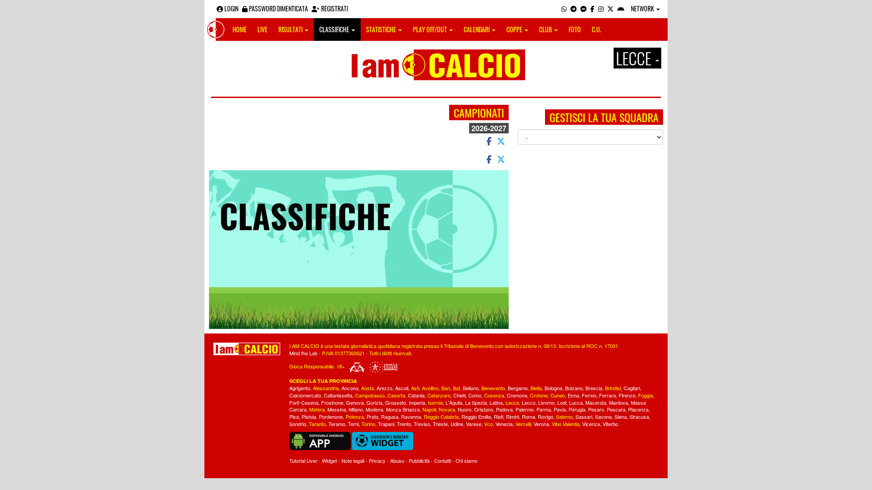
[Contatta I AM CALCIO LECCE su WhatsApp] (564, 8)
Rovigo (545, 416)
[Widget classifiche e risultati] (382, 440)
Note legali (353, 460)
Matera (317, 409)
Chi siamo (466, 460)
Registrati (334, 8)
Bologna (553, 388)
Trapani (386, 423)
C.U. (596, 29)
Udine (457, 423)
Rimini (512, 416)
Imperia (417, 402)
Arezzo (384, 388)
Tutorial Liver (303, 460)
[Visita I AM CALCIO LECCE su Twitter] (610, 8)
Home (240, 29)
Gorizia (374, 402)
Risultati (291, 29)
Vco (488, 423)
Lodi (561, 402)
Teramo (336, 423)
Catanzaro (439, 395)
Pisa (294, 416)
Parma (543, 409)
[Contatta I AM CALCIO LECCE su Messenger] (583, 8)
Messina (336, 409)
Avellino (430, 388)
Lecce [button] (635, 58)
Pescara (616, 409)
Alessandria (326, 388)
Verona (541, 423)
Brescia (593, 388)
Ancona (350, 388)
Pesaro (596, 409)
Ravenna (411, 416)
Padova (504, 409)
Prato (372, 416)
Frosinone (332, 402)
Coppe (515, 29)
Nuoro (464, 409)
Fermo (589, 395)
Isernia (435, 402)
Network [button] (643, 8)
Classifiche (335, 29)
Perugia (577, 409)
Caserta (396, 395)
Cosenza (494, 395)
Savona (603, 416)
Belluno (471, 388)
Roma (528, 416)
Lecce (512, 402)
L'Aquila (454, 402)
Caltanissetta (338, 395)
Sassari (583, 416)
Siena (620, 416)
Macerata (595, 402)
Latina (496, 402)
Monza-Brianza (403, 409)
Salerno (564, 416)
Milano (356, 409)
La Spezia (476, 402)
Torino (368, 423)
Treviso (422, 423)
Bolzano (574, 388)
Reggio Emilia (476, 416)
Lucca (576, 402)
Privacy (377, 460)
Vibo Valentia (566, 423)
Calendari (477, 29)
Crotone (539, 395)
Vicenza (591, 423)
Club (546, 29)
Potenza (355, 416)
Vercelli (523, 423)
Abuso (397, 460)
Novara (447, 409)
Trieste (440, 423)
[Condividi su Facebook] (488, 140)
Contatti (442, 460)
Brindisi (613, 388)
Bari (445, 388)
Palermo (524, 409)
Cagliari (632, 388)
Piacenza (638, 409)
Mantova (618, 402)
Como (474, 395)
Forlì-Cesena (303, 402)
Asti (415, 388)
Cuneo (557, 395)
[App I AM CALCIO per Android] (620, 8)
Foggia (645, 395)
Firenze (627, 395)
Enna (573, 395)
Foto (575, 29)
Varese (473, 423)
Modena (374, 409)
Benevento (493, 388)
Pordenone (331, 416)
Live (263, 29)
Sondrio (297, 423)
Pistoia (309, 416)
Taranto (317, 423)
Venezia (504, 423)
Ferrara (607, 395)
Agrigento (299, 388)
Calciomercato (305, 395)
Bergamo (518, 388)
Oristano (483, 409)
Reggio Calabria (441, 416)
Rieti (498, 416)
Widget (329, 460)
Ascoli (401, 388)
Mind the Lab (303, 353)
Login (230, 8)
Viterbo (610, 423)
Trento (404, 423)
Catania (416, 395)
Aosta (367, 388)
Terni (353, 423)
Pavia (560, 409)
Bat (456, 388)
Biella (536, 388)
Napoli (429, 409)
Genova (355, 402)
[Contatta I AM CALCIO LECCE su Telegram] (573, 8)
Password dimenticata (278, 8)
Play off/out (430, 29)
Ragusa (389, 416)
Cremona (517, 395)
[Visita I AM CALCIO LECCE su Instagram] (601, 8)
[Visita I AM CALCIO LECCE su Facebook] (592, 8)
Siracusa (639, 416)
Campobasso (370, 395)
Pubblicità (419, 460)
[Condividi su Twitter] (502, 140)
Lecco (528, 402)
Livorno (546, 402)
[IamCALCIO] (246, 349)
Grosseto (395, 402)
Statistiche (381, 29)
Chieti (459, 395)
